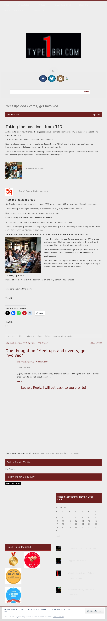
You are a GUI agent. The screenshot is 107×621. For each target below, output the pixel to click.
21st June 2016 (24, 368)
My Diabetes (23, 5)
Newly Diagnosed (62, 5)
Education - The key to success (82, 548)
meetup (57, 336)
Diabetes (49, 336)
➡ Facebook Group (34, 168)
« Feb (58, 536)
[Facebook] (43, 78)
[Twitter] (52, 78)
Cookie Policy (58, 617)
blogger (40, 336)
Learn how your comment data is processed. (60, 453)
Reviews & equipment (14, 11)
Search (86, 92)
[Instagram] (60, 78)
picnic (63, 336)
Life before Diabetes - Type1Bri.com (32, 362)
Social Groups (96, 343)
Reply (19, 381)
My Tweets (10, 469)
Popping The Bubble (77, 560)
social (69, 336)
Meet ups (83, 5)
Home (6, 5)
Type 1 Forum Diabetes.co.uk (33, 191)
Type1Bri (96, 115)
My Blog (41, 5)
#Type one (31, 336)
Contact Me (38, 11)
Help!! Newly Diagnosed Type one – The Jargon (26, 343)
